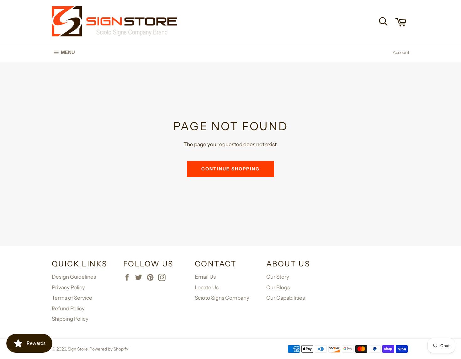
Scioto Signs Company (222, 298)
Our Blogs (278, 287)
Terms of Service (72, 298)
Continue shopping (230, 169)
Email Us (205, 277)
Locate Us (207, 287)
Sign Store (77, 348)
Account (401, 52)
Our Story (277, 277)
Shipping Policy (70, 319)
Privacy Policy (68, 287)
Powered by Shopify (108, 348)
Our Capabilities (285, 298)
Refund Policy (68, 308)
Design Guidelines (74, 277)
